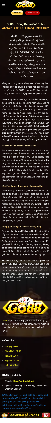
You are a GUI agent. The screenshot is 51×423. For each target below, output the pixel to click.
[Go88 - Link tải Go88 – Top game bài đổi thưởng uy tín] (25, 4)
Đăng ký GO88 (11, 346)
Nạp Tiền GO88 (12, 360)
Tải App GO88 (11, 356)
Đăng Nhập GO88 (13, 351)
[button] (3, 4)
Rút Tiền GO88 (11, 365)
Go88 (4, 320)
